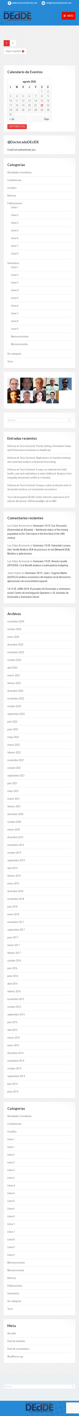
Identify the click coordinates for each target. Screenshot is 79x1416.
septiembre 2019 (16, 860)
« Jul (11, 119)
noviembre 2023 (15, 652)
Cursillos (12, 187)
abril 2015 (12, 1029)
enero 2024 (13, 636)
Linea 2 (14, 274)
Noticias (11, 195)
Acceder (11, 1333)
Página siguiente (13, 51)
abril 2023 (12, 667)
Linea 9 (14, 328)
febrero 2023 (14, 683)
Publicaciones (14, 203)
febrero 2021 (14, 806)
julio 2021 (12, 783)
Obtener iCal (17, 126)
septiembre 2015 (16, 1014)
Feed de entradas (16, 1341)
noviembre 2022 (15, 698)
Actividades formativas (19, 172)
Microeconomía (19, 344)
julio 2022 (12, 721)
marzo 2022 (13, 744)
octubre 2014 (14, 1068)
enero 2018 (13, 914)
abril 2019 (12, 868)
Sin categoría (14, 353)
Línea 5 (14, 230)
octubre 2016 (14, 960)
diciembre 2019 (15, 837)
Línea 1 (14, 207)
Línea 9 (14, 253)
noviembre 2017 (15, 922)
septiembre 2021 (16, 775)
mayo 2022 (13, 737)
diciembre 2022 (15, 690)
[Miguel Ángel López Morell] (52, 396)
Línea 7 (14, 245)
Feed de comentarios (18, 1348)
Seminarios (13, 263)
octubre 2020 (14, 821)
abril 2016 (12, 983)
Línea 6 (14, 238)
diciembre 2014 (15, 1053)
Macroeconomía (19, 336)
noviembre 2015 (15, 999)
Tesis (10, 361)
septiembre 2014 (16, 1076)
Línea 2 (14, 215)
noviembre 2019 (15, 845)
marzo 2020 (13, 829)
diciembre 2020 (15, 814)
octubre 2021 (14, 767)
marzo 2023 (13, 675)
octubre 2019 (14, 852)
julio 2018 (12, 906)
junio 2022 (12, 729)
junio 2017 (12, 937)
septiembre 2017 (16, 929)
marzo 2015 (13, 1037)
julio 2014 (12, 1083)
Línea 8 (14, 321)
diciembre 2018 (15, 891)
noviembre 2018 (15, 898)
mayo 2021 (13, 791)
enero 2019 (13, 883)
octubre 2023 (14, 660)
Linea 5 (14, 298)
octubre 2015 (14, 1006)
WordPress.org (15, 1356)
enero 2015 (13, 1045)
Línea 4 (14, 290)
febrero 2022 (14, 752)
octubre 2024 (14, 629)
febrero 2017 (14, 952)
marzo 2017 (13, 945)
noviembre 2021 (15, 760)
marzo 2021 (13, 798)
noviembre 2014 (15, 1060)
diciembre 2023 (15, 644)
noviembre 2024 (15, 621)
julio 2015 (12, 1022)
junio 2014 (12, 1091)
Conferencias (14, 180)
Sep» (46, 119)
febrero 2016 (14, 991)
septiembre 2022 (16, 713)
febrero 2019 (14, 875)
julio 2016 (12, 968)
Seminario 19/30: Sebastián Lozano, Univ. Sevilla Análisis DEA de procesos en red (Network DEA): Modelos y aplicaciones (39, 549)
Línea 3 (14, 222)
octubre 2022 (14, 706)
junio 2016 (12, 976)
